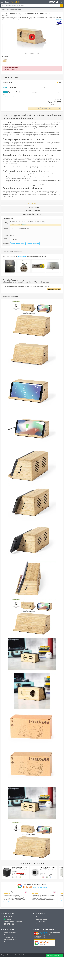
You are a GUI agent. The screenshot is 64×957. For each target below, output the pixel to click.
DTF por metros (40, 921)
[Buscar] (61, 5)
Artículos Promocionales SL (18, 955)
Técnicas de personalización (12, 934)
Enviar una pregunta (54, 289)
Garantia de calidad (41, 919)
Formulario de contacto (10, 939)
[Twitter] (5, 924)
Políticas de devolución (10, 937)
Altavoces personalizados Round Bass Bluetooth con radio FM (20, 869)
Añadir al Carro (45, 108)
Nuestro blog (39, 923)
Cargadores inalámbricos (32, 243)
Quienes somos (40, 916)
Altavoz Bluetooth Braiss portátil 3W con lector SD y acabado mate (48, 869)
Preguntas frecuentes (10, 932)
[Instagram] (13, 924)
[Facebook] (10, 924)
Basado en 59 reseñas (44, 944)
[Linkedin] (8, 924)
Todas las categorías (9, 941)
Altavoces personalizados (17, 243)
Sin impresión (33, 92)
